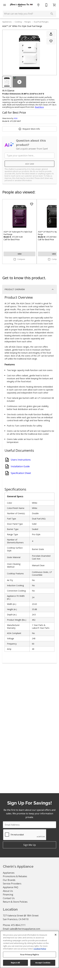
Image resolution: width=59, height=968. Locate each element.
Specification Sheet (21, 473)
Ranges (27, 21)
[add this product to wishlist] (51, 41)
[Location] (38, 5)
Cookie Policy (40, 948)
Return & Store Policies (15, 901)
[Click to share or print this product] (51, 34)
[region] (29, 949)
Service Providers (12, 883)
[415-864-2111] (46, 5)
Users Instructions (21, 459)
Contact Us (9, 898)
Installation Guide (20, 466)
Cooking (18, 21)
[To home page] (21, 5)
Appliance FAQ (10, 887)
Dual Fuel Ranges (41, 21)
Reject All (15, 962)
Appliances (7, 21)
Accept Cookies (42, 962)
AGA (15, 118)
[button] (4, 5)
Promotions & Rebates (15, 876)
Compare (21, 259)
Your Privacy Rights (29, 954)
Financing (8, 894)
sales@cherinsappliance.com (25, 928)
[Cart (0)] (54, 5)
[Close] (55, 935)
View (19, 254)
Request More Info (31, 129)
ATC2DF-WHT (15, 121)
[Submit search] (52, 13)
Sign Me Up (29, 844)
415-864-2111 (18, 925)
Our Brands (9, 880)
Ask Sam (29, 163)
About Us (8, 891)
